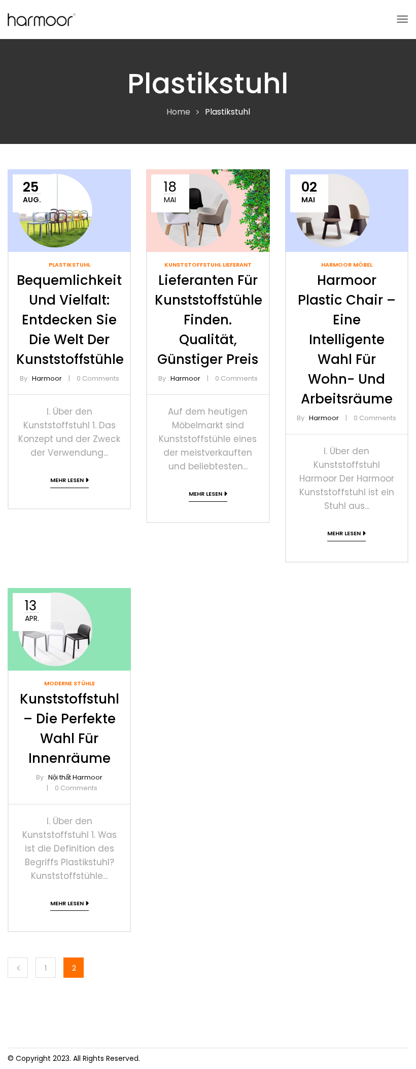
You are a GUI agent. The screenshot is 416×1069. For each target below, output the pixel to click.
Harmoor (47, 378)
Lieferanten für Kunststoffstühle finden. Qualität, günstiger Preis (208, 319)
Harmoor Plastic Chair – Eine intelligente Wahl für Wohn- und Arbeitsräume (347, 339)
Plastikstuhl (69, 265)
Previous (18, 967)
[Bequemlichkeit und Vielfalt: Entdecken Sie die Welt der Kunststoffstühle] (69, 176)
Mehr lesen (67, 480)
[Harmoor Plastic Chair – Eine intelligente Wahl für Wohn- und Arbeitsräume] (346, 176)
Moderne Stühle (69, 683)
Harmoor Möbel (346, 265)
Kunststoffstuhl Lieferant (208, 265)
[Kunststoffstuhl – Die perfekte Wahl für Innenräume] (69, 594)
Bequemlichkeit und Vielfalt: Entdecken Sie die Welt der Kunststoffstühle (70, 319)
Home (178, 112)
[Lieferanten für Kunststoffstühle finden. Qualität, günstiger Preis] (207, 176)
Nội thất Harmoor (75, 777)
